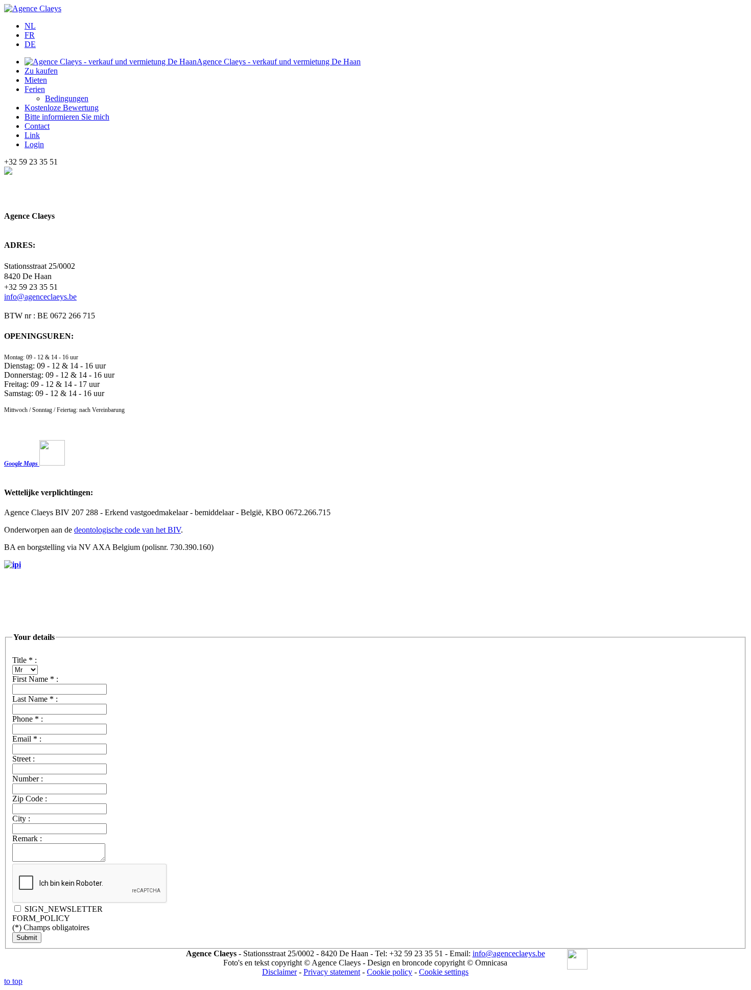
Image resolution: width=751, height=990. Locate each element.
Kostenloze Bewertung (62, 107)
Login (34, 144)
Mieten (36, 80)
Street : (23, 758)
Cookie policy (389, 972)
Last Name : (35, 699)
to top (13, 981)
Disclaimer (279, 972)
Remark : (27, 838)
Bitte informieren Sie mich (67, 116)
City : (21, 818)
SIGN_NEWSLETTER (62, 909)
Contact (37, 126)
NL (30, 25)
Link (32, 135)
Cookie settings (443, 972)
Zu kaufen (41, 70)
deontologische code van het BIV (127, 529)
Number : (27, 778)
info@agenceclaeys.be (40, 296)
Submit (26, 937)
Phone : (27, 719)
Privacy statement (331, 972)
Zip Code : (29, 798)
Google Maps (21, 463)
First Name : (35, 679)
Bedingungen (66, 98)
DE (30, 44)
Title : (24, 660)
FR (30, 35)
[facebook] (577, 960)
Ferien (35, 89)
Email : (26, 738)
